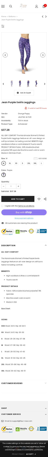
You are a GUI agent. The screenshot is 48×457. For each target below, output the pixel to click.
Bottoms (12, 16)
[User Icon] (36, 6)
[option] (24, 55)
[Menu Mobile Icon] (3, 6)
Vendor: (4, 113)
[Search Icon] (10, 6)
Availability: (6, 120)
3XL (35, 163)
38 (6, 223)
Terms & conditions (26, 206)
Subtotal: (5, 191)
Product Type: (7, 124)
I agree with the (11, 206)
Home (3, 16)
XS (16, 163)
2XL (28, 163)
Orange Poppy (24, 113)
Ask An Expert (25, 93)
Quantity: (5, 182)
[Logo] (23, 6)
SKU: (3, 117)
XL (10, 163)
